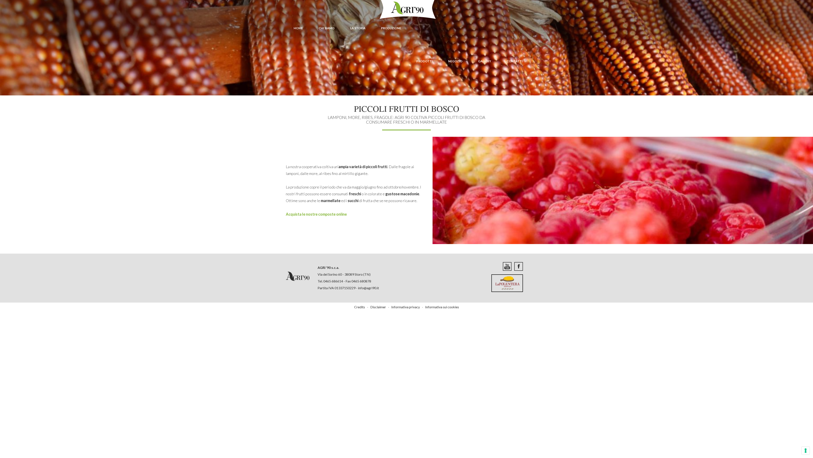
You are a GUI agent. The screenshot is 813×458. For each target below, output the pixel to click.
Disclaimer (378, 307)
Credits (359, 307)
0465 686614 (333, 281)
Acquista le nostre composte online (316, 214)
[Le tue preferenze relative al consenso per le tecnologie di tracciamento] (806, 451)
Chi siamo (327, 28)
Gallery (484, 61)
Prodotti (424, 61)
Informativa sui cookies (442, 307)
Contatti (515, 61)
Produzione (391, 28)
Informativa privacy (405, 307)
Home (298, 28)
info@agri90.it (368, 288)
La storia (357, 28)
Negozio (455, 61)
